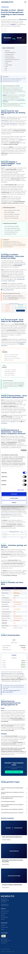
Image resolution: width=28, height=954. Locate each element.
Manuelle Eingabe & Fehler (10, 52)
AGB (13, 951)
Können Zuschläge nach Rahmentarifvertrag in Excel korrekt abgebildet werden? (12, 797)
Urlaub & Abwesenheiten (10, 57)
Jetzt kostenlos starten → (14, 771)
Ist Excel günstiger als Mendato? (8, 801)
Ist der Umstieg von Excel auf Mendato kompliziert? (12, 809)
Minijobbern (21, 139)
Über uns (3, 919)
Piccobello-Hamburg (13, 690)
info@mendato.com (5, 904)
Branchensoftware (5, 26)
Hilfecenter (3, 925)
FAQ (6, 70)
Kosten (6, 63)
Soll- (15, 739)
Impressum (3, 951)
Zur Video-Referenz (8, 691)
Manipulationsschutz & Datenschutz (12, 59)
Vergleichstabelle (8, 64)
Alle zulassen (14, 494)
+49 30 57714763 (4, 905)
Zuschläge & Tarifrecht (9, 54)
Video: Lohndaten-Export (8, 289)
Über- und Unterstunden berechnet (9, 123)
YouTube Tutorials (4, 927)
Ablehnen (14, 502)
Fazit (6, 68)
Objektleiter (5, 100)
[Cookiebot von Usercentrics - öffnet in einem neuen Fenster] (21, 450)
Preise (6, 66)
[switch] (25, 477)
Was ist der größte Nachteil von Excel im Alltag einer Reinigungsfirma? (12, 805)
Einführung (7, 50)
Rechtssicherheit (8, 61)
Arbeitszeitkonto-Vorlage (6, 673)
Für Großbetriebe (4, 917)
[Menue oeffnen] (25, 2)
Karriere (2, 929)
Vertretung (13, 421)
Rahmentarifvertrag (19, 263)
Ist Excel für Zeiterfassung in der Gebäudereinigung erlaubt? (12, 788)
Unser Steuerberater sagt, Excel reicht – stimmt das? (12, 812)
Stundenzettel (4, 120)
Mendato (4, 94)
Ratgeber (3, 915)
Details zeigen (21, 489)
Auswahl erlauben (14, 498)
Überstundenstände (21, 342)
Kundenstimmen (4, 913)
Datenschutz (9, 951)
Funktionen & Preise (5, 911)
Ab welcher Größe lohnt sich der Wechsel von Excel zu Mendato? (12, 793)
